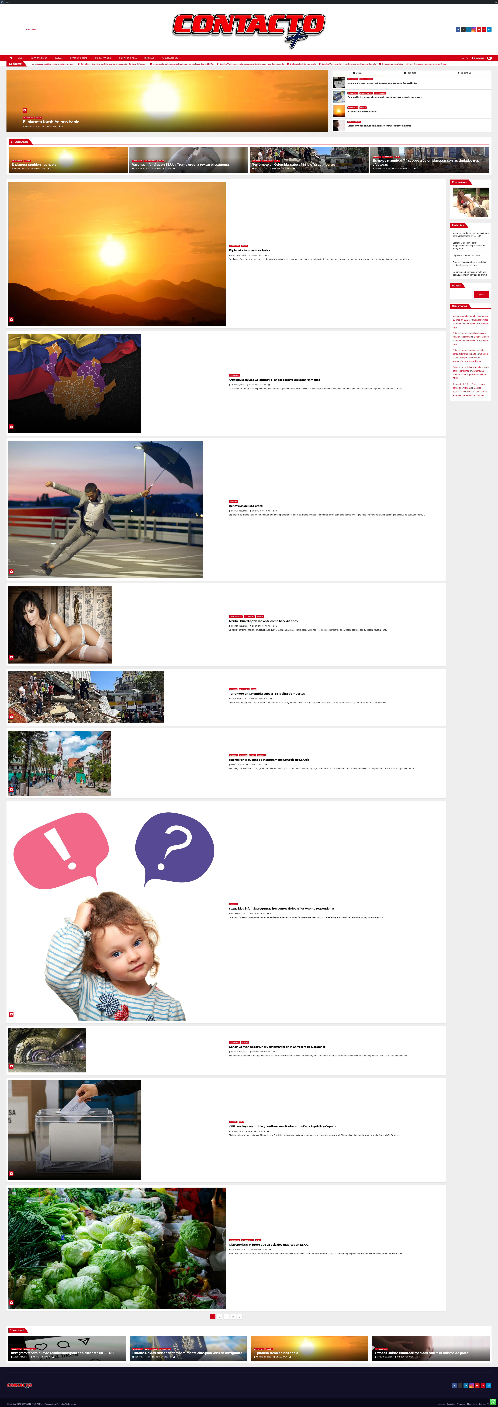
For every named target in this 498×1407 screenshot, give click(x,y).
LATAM (59, 58)
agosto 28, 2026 (383, 169)
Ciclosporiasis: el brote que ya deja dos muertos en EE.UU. (55, 164)
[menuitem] (2, 2)
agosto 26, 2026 (239, 255)
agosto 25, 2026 (33, 126)
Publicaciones (170, 58)
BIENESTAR (233, 501)
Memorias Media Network (66, 1404)
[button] (467, 58)
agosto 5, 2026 (21, 169)
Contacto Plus (484, 1404)
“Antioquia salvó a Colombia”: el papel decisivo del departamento (274, 380)
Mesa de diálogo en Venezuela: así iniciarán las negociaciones (178, 164)
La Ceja (252, 755)
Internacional (79, 58)
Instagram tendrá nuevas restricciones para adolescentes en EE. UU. (382, 83)
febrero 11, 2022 (239, 511)
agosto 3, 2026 (141, 169)
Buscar (456, 285)
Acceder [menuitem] (8, 2)
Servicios (451, 1404)
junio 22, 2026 (238, 385)
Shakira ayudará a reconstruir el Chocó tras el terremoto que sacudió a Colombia (470, 392)
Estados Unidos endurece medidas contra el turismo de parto (82, 121)
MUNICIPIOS (261, 755)
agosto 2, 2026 (262, 169)
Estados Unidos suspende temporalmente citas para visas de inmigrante (384, 97)
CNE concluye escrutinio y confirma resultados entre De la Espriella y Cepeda (282, 1126)
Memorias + (472, 1404)
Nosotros (441, 1404)
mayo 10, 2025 (238, 765)
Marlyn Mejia (258, 913)
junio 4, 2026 (237, 1131)
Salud (41, 161)
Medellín (245, 1042)
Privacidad (461, 1404)
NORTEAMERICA (39, 58)
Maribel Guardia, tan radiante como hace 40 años (263, 621)
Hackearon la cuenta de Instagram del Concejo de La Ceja (269, 760)
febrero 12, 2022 (239, 913)
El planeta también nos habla (362, 111)
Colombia (233, 689)
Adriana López (256, 765)
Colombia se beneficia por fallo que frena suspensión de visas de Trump (470, 358)
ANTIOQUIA (233, 755)
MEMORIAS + (149, 58)
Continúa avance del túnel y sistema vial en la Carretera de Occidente (277, 1047)
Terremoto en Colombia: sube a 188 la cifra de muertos (267, 693)
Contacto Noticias (261, 511)
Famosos (260, 616)
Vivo (20, 58)
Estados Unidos (29, 117)
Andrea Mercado (53, 126)
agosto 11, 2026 (239, 699)
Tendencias (465, 73)
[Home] (10, 58)
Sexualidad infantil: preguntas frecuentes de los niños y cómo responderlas (281, 908)
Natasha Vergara (257, 385)
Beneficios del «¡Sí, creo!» (246, 506)
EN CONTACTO (103, 58)
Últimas (358, 73)
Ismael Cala (257, 255)
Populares (411, 73)
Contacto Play (128, 58)
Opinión (363, 107)
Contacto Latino (236, 616)
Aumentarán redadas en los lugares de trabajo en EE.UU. (295, 164)
